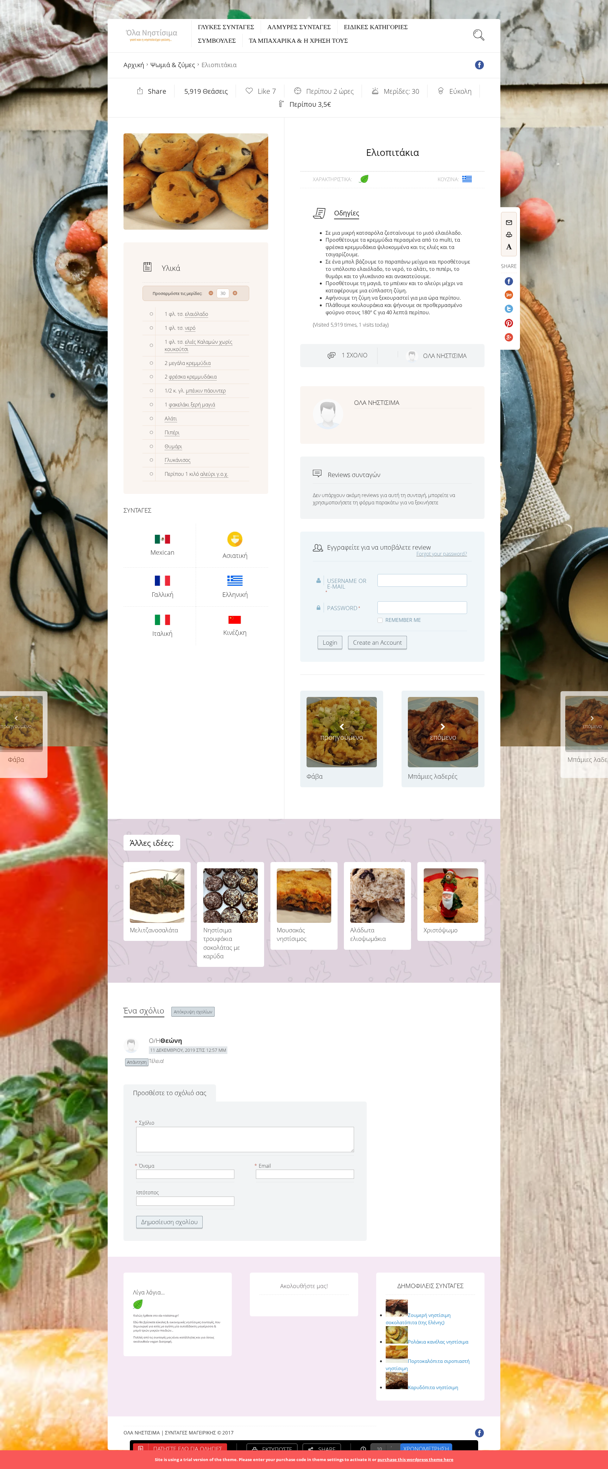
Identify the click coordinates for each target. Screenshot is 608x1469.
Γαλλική (163, 594)
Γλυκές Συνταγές (226, 26)
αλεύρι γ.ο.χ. (214, 473)
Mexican (162, 552)
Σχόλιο (145, 1122)
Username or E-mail (346, 583)
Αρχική (134, 65)
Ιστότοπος (147, 1192)
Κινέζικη (235, 632)
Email (263, 1165)
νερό (190, 327)
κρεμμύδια (198, 363)
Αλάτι (171, 418)
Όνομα (145, 1165)
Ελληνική (235, 594)
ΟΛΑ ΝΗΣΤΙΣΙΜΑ (444, 356)
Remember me (403, 620)
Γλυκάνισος (178, 460)
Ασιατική (235, 555)
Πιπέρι (172, 432)
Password (342, 608)
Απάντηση (137, 1062)
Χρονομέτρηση (426, 1449)
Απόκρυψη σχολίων (193, 1012)
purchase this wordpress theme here (415, 1459)
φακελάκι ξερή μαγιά (192, 404)
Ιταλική (162, 633)
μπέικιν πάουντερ (206, 390)
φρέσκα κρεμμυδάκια (193, 376)
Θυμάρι (173, 446)
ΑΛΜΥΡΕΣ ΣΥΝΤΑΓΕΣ (299, 26)
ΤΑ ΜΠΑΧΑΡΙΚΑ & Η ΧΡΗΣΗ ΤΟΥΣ (298, 40)
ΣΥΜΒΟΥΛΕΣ (217, 40)
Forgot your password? (441, 553)
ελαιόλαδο (196, 313)
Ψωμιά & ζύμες (172, 65)
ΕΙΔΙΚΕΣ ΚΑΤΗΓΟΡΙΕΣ (376, 26)
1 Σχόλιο (355, 355)
